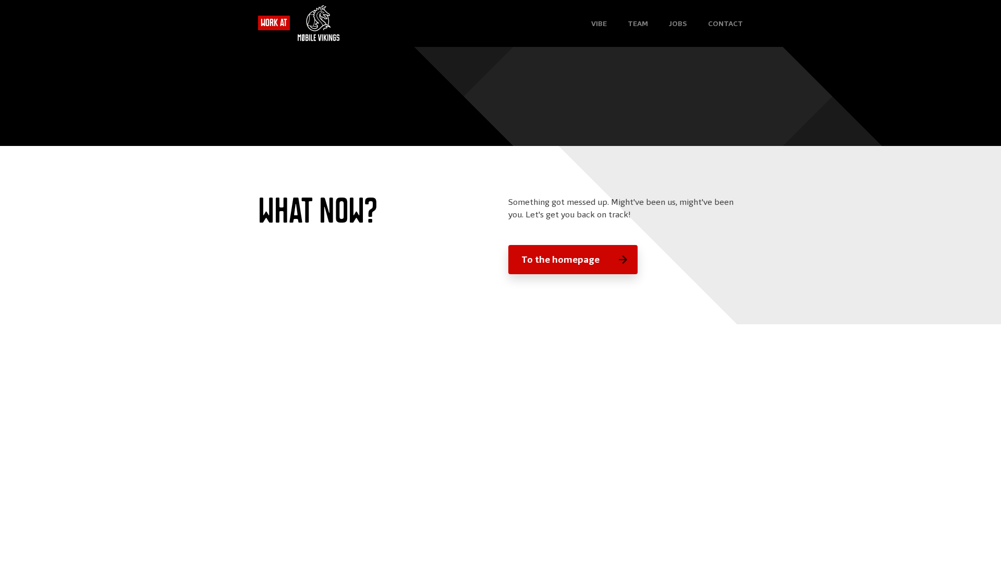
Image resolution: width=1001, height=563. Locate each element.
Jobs (678, 23)
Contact (725, 23)
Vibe (599, 23)
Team (638, 23)
